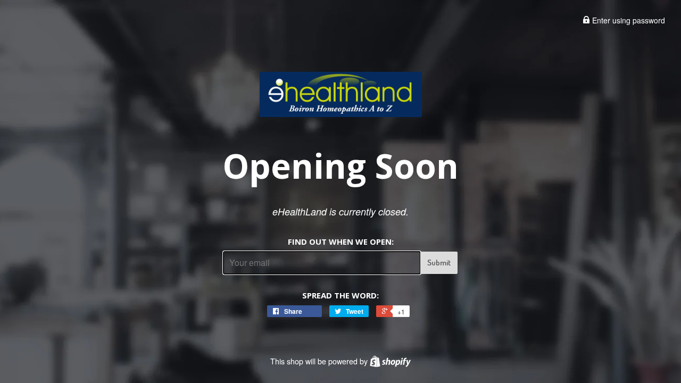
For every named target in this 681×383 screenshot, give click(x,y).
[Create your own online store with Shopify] (390, 361)
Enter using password (627, 20)
